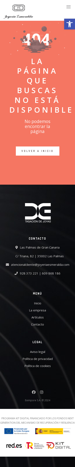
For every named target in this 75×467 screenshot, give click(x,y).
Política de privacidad (37, 359)
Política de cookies (37, 366)
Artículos (37, 317)
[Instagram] (41, 393)
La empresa (37, 310)
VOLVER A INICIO (37, 150)
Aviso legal (37, 352)
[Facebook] (34, 393)
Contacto (37, 324)
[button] (69, 24)
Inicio (37, 303)
